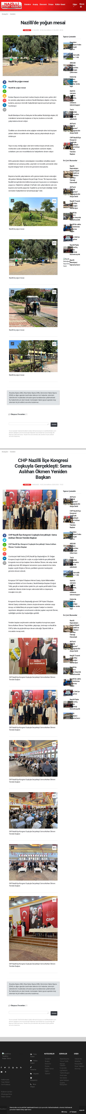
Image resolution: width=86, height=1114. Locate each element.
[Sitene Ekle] (6, 1072)
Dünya (50, 4)
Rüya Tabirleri (79, 1066)
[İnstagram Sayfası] (10, 1067)
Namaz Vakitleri (62, 1064)
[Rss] (21, 1067)
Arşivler (36, 1074)
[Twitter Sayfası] (6, 1067)
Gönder (54, 424)
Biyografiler (79, 1064)
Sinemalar (63, 1075)
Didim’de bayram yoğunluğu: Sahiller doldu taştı (75, 81)
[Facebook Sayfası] (2, 1067)
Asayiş (35, 4)
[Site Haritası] (2, 1072)
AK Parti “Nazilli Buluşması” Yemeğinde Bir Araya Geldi (75, 128)
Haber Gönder (6, 1097)
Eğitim (47, 1071)
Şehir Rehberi (64, 1080)
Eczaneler (63, 1068)
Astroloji (77, 1069)
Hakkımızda (5, 1080)
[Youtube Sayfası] (13, 1067)
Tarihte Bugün (65, 1073)
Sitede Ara (78, 1059)
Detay (65, 1112)
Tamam (73, 1112)
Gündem (27, 4)
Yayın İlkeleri (5, 1082)
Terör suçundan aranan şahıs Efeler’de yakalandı (74, 114)
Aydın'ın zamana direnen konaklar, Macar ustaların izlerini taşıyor (75, 98)
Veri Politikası (5, 1084)
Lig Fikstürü (64, 1070)
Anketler (78, 1061)
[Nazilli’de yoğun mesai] (30, 55)
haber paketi (4, 1111)
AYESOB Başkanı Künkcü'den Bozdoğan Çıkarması (74, 67)
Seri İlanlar (63, 1078)
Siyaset (47, 1073)
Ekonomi (43, 4)
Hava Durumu (64, 1059)
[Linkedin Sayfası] (17, 1067)
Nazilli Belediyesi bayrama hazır (75, 262)
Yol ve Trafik (64, 1061)
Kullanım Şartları (6, 1092)
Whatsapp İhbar (6, 1094)
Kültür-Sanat (60, 4)
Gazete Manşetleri (63, 1083)
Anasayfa (5, 14)
